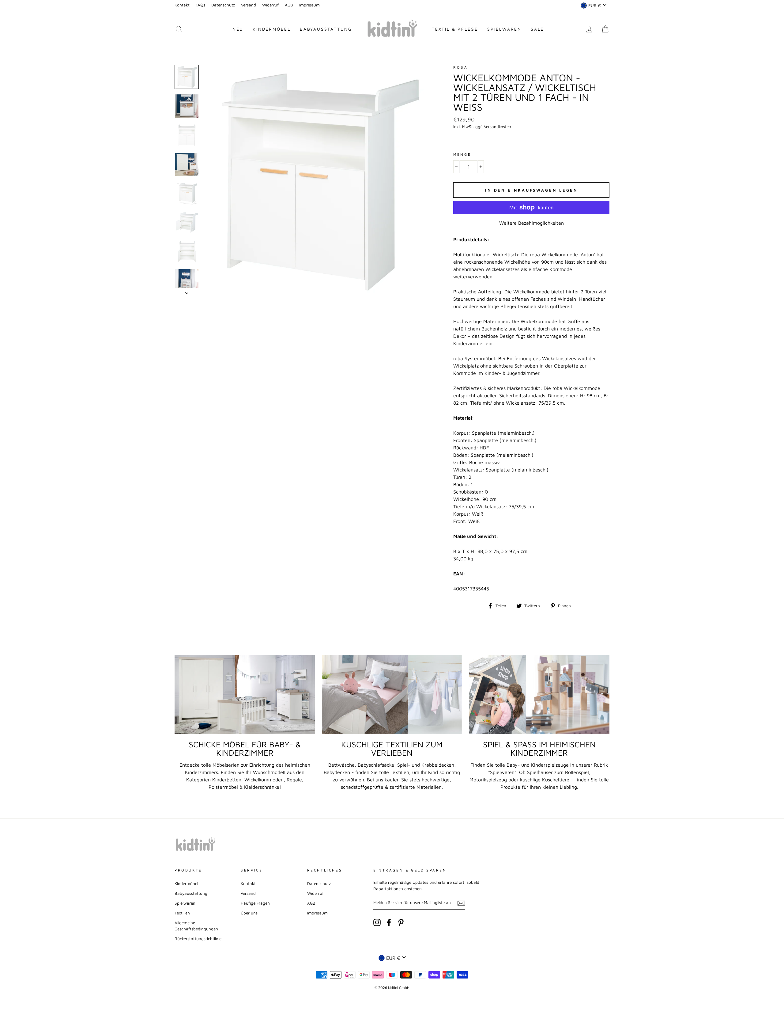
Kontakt (182, 4)
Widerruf (270, 4)
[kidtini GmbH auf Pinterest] (401, 922)
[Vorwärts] (187, 291)
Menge (462, 154)
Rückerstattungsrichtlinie (198, 938)
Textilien (182, 912)
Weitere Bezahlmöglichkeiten (531, 223)
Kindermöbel (272, 29)
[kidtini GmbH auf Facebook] (389, 922)
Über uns (249, 912)
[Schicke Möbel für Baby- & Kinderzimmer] (245, 694)
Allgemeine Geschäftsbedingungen (196, 925)
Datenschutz (223, 4)
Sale (537, 29)
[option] (318, 179)
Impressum (309, 4)
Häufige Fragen (255, 903)
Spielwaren (504, 29)
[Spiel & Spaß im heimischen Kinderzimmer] (539, 694)
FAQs (200, 4)
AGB (289, 4)
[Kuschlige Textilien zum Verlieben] (392, 694)
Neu (237, 29)
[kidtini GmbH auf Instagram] (377, 922)
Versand (248, 4)
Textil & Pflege (455, 29)
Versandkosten (497, 126)
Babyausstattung (326, 29)
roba (460, 67)
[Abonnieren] (461, 903)
